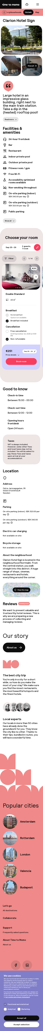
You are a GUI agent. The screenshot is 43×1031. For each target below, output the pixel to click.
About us (12, 647)
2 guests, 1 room (26, 247)
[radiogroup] (21, 318)
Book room (21, 361)
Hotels (28, 12)
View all (31, 66)
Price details (11, 355)
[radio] (7, 315)
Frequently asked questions (15, 932)
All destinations (10, 910)
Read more (9, 119)
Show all (8, 221)
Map (37, 12)
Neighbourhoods (13, 12)
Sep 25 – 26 (28, 351)
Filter (11, 258)
